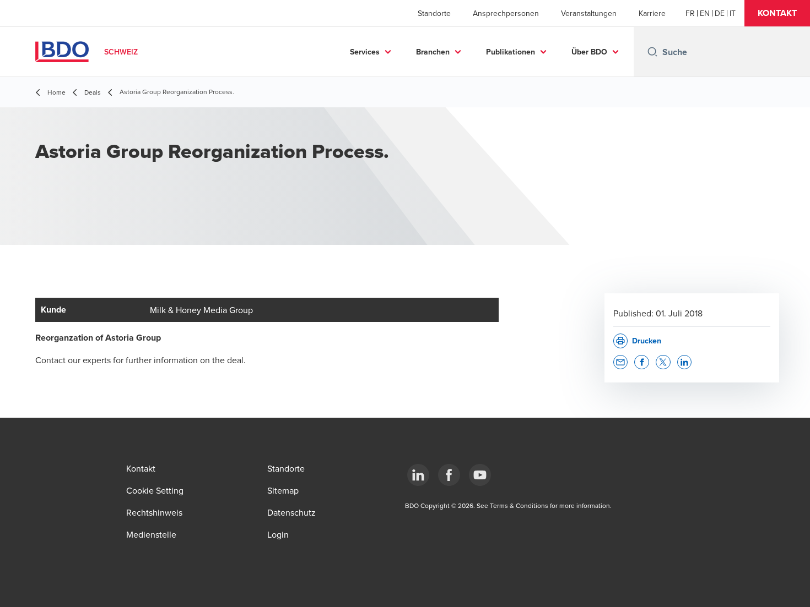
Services (365, 51)
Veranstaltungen (589, 13)
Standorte (434, 13)
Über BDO (589, 51)
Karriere (652, 13)
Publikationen (510, 51)
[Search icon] (652, 51)
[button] (777, 13)
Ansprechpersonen (506, 13)
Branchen (433, 51)
